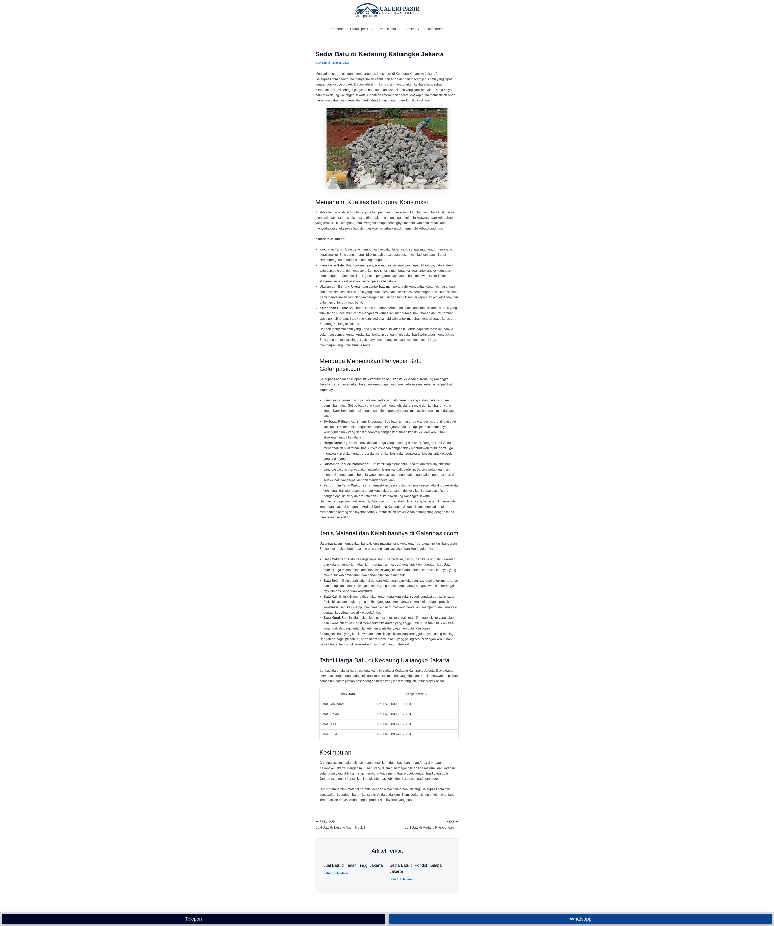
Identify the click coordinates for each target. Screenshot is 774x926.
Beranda (337, 29)
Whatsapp (580, 919)
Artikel (410, 29)
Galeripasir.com (366, 16)
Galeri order (434, 29)
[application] (370, 29)
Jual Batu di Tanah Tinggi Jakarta (353, 865)
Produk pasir (359, 29)
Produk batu (387, 29)
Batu (327, 873)
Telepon (193, 919)
